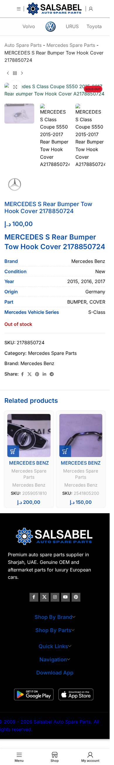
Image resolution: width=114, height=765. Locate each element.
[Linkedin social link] (44, 374)
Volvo (29, 26)
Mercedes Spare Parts (52, 353)
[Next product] (21, 73)
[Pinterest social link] (37, 374)
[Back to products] (14, 73)
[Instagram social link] (55, 597)
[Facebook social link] (22, 374)
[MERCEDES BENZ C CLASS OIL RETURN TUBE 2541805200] (81, 435)
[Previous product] (7, 73)
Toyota (94, 26)
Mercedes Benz (37, 363)
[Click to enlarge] (15, 86)
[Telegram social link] (52, 374)
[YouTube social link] (65, 597)
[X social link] (29, 374)
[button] (13, 451)
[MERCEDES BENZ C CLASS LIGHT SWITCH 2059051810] (29, 435)
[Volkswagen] (50, 27)
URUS (72, 26)
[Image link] (55, 536)
